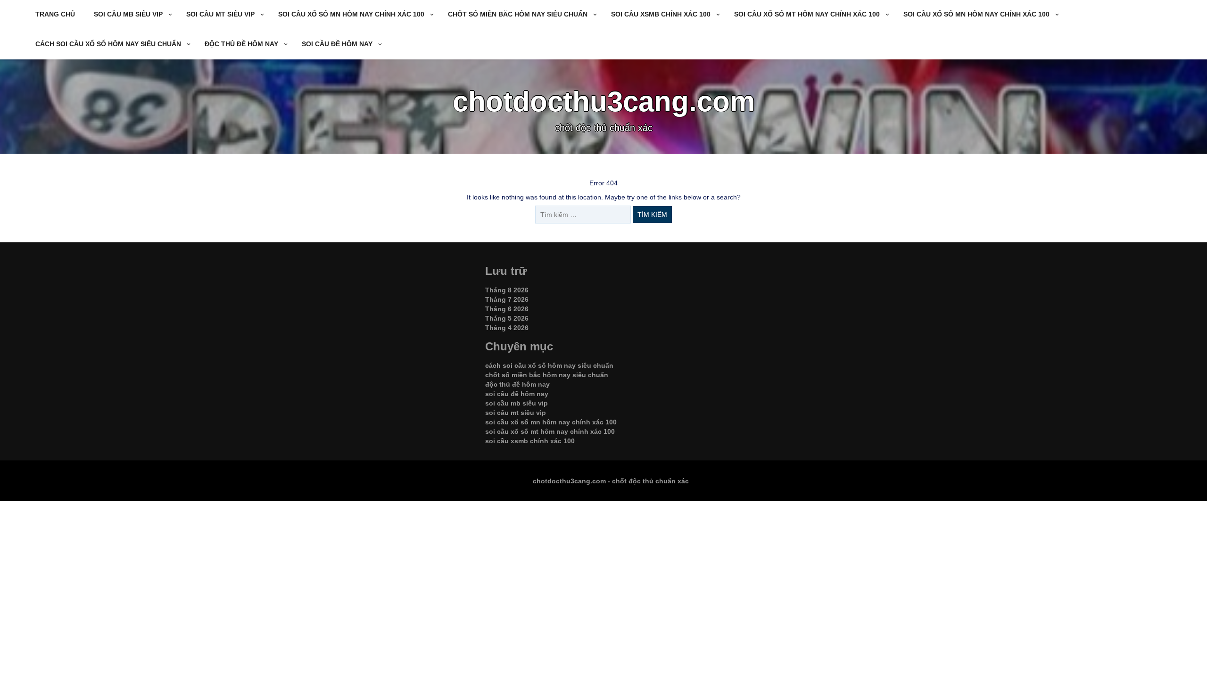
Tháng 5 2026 (507, 318)
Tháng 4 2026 (507, 327)
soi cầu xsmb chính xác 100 (661, 14)
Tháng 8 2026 (507, 290)
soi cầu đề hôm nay (337, 44)
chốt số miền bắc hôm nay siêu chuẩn (517, 14)
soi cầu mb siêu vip (128, 14)
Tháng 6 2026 (507, 309)
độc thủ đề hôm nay (241, 44)
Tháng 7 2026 (507, 299)
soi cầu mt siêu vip (220, 14)
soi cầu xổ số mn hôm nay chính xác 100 (351, 14)
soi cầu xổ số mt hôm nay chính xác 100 (807, 14)
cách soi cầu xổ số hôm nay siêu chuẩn (108, 44)
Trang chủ (55, 14)
